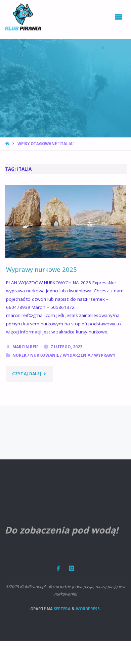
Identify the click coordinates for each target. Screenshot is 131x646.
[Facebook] (58, 568)
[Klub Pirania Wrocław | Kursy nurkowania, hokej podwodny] (23, 17)
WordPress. (88, 608)
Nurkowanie (44, 355)
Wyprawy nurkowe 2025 (41, 269)
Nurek (19, 355)
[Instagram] (71, 568)
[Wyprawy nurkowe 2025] (65, 221)
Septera (62, 608)
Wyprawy (105, 355)
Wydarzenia (76, 355)
